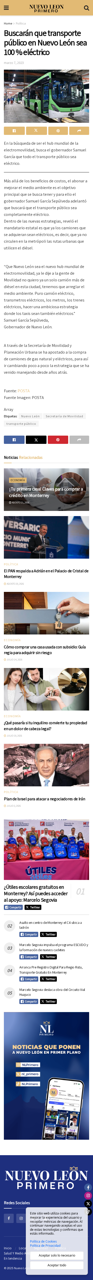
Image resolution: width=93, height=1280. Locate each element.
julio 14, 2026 (14, 659)
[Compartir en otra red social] (79, 131)
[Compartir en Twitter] (36, 131)
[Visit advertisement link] (46, 1076)
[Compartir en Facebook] (14, 131)
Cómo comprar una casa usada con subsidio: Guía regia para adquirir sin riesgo (45, 649)
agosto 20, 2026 (15, 583)
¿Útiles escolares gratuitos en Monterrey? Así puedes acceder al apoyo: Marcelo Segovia (35, 893)
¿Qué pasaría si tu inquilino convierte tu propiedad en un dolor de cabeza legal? (45, 725)
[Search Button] (86, 7)
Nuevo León (30, 416)
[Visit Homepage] (46, 8)
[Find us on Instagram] (21, 1218)
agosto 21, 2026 (20, 502)
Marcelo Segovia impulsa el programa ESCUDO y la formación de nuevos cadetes (53, 947)
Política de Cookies (43, 1242)
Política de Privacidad (45, 1246)
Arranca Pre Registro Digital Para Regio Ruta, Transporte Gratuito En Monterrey (50, 970)
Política (21, 23)
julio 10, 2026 (14, 735)
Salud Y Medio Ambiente (20, 1253)
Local (23, 1248)
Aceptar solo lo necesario (57, 1255)
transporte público (21, 424)
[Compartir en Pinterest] (58, 131)
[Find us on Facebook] (9, 1218)
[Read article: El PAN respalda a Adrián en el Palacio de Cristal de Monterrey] (46, 537)
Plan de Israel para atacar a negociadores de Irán (44, 799)
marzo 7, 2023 (14, 63)
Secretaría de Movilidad (64, 416)
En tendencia (13, 1258)
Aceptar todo (57, 1265)
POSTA (24, 391)
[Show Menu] (6, 7)
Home (8, 23)
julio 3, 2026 (13, 806)
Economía (18, 480)
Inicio (8, 1248)
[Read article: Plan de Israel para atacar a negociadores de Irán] (46, 765)
